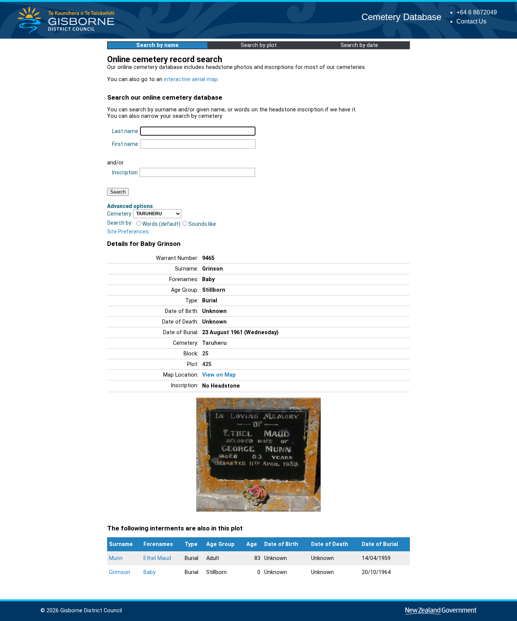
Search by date (359, 45)
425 (206, 364)
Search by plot (259, 45)
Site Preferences (128, 231)
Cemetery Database (401, 17)
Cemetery (119, 214)
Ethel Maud (157, 558)
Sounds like (202, 224)
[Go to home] (68, 34)
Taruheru (214, 343)
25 (205, 353)
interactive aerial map (191, 79)
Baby (149, 572)
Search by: (119, 223)
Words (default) (161, 224)
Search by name (157, 45)
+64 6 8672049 (476, 12)
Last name (125, 131)
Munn (116, 558)
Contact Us (471, 21)
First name (125, 144)
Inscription (125, 172)
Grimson (119, 572)
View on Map (219, 375)
